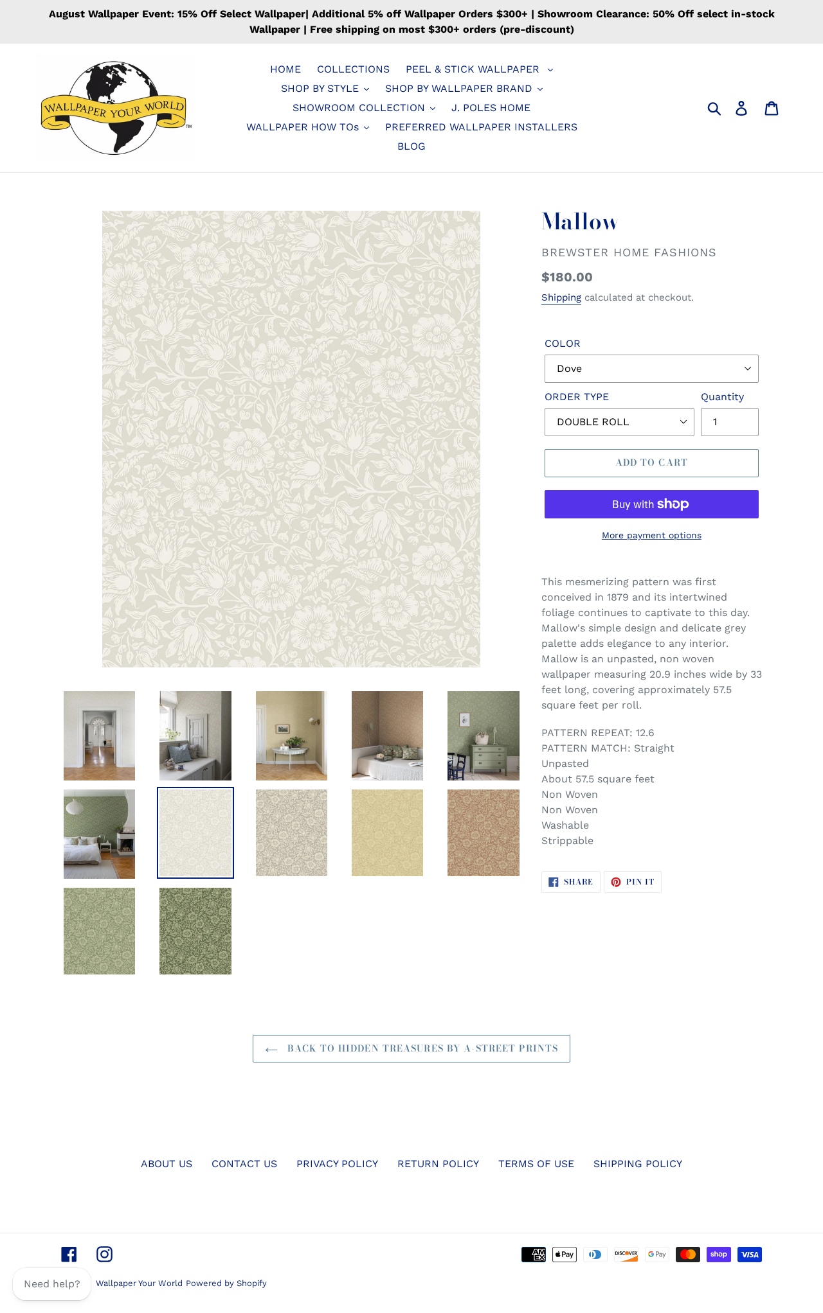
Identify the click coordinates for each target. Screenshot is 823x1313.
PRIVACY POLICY (337, 1164)
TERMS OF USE (536, 1164)
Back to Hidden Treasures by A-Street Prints (421, 1048)
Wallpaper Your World (139, 1283)
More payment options (651, 535)
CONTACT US (244, 1164)
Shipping (561, 297)
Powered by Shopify (226, 1283)
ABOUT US (166, 1164)
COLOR (563, 343)
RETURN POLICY (438, 1164)
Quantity (722, 397)
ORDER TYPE (577, 397)
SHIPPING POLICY (637, 1164)
